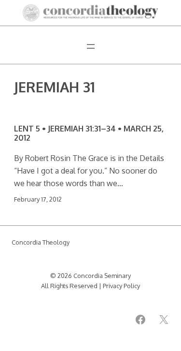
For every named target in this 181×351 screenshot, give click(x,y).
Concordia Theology (41, 242)
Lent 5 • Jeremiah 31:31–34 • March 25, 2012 (89, 133)
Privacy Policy (121, 286)
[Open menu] (91, 46)
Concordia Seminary (102, 275)
